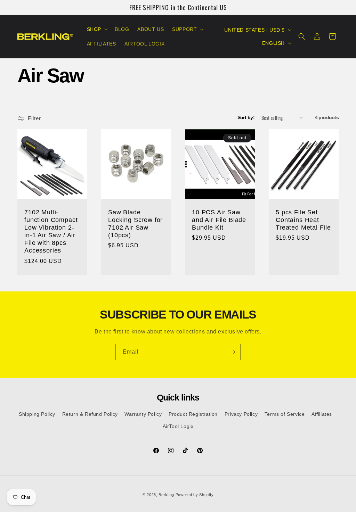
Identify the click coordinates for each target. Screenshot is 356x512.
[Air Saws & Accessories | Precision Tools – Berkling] (45, 37)
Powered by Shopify (195, 495)
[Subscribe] (232, 352)
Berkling (166, 495)
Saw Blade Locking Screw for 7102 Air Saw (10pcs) (135, 224)
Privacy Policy (241, 414)
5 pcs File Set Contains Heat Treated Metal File (303, 220)
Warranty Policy (143, 414)
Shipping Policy (37, 414)
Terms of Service (285, 414)
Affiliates (322, 414)
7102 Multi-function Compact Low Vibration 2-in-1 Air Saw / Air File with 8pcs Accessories (51, 231)
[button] (97, 29)
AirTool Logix (178, 426)
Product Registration (193, 414)
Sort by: (246, 117)
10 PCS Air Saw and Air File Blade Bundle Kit (219, 220)
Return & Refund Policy (90, 414)
